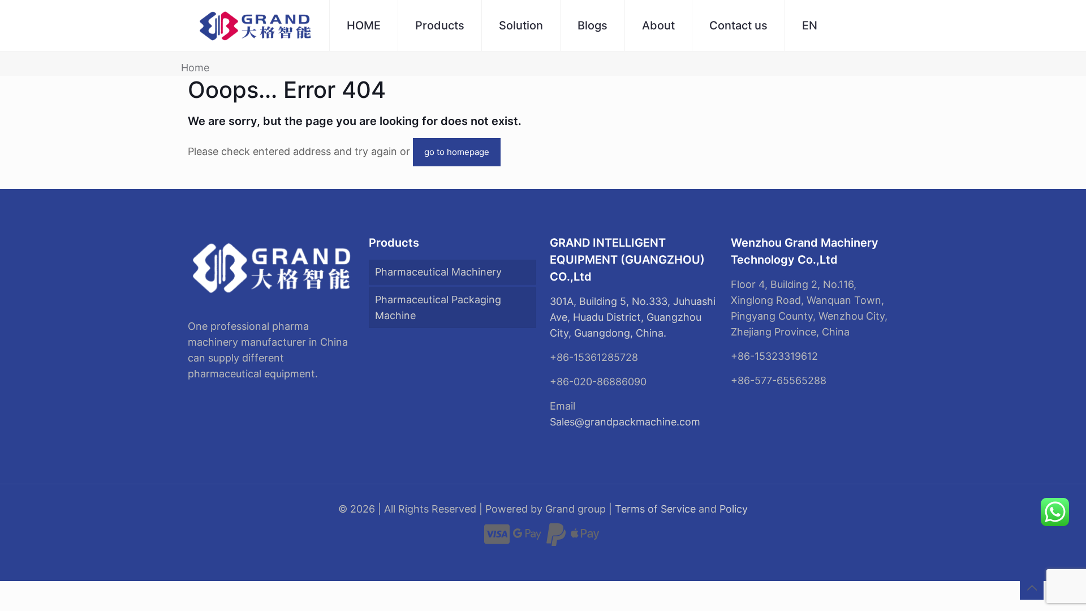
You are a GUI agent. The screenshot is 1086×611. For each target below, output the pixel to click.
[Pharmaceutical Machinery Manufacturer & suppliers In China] (255, 25)
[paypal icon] (556, 539)
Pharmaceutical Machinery (438, 272)
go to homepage (456, 152)
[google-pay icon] (527, 539)
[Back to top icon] (1032, 588)
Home (195, 68)
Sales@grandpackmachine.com (625, 422)
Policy (733, 509)
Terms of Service (655, 509)
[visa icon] (497, 539)
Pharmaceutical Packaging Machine (438, 307)
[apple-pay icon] (585, 539)
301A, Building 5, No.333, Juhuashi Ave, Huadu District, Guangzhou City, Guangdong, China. (633, 317)
